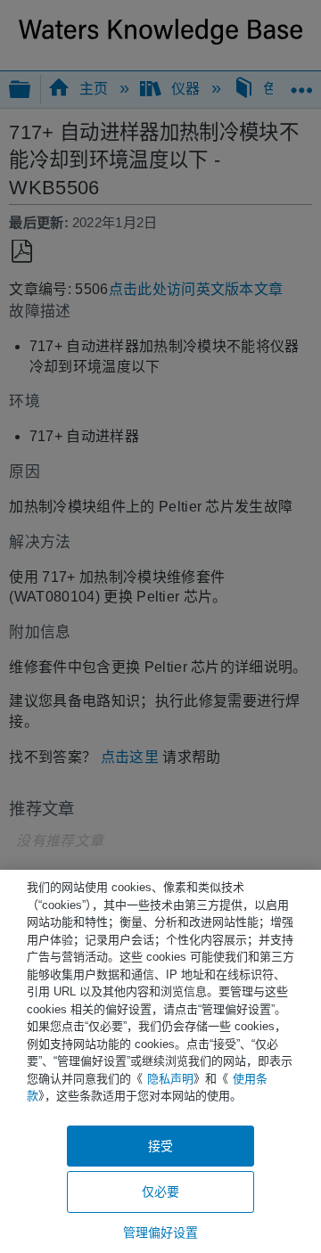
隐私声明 (170, 1078)
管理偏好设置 (161, 1232)
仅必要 (160, 1191)
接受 (160, 1146)
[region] (160, 1061)
